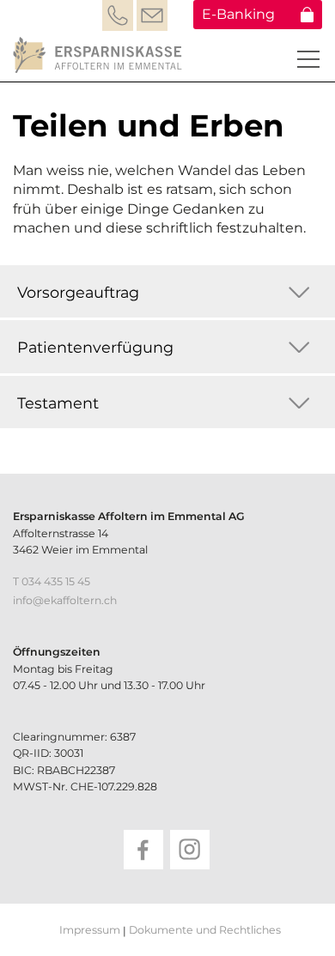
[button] (308, 59)
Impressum (89, 929)
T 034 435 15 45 (51, 581)
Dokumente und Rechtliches (205, 929)
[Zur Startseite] (100, 55)
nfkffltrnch (66, 600)
